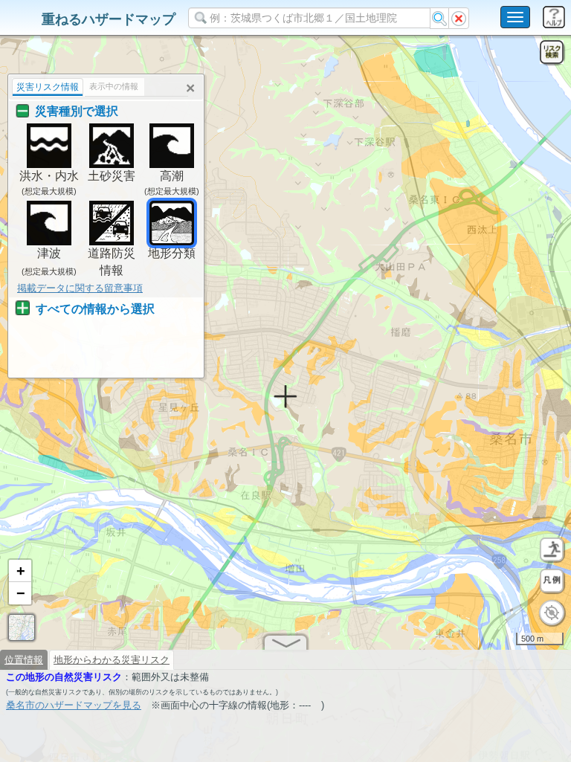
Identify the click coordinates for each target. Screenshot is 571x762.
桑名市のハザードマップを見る (73, 705)
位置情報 (23, 659)
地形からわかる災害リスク (112, 659)
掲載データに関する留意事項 (80, 288)
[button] (20, 571)
